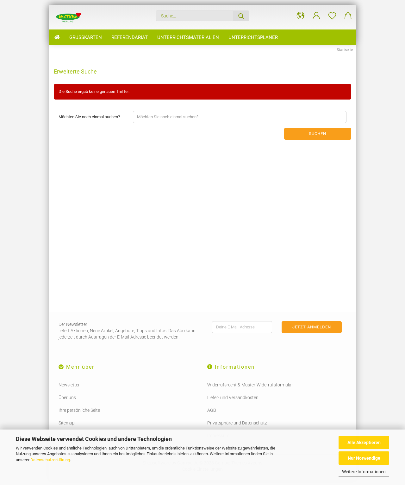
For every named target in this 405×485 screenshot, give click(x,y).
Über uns (67, 397)
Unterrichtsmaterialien (188, 37)
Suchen (317, 133)
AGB (211, 410)
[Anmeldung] (316, 16)
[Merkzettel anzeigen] (332, 16)
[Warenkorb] (348, 16)
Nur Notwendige (364, 458)
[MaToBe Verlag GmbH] (68, 17)
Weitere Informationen (364, 471)
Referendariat (129, 37)
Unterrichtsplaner (253, 37)
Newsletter (69, 384)
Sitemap (67, 422)
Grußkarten (85, 37)
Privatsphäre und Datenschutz (237, 422)
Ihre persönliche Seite (79, 410)
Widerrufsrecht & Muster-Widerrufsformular (250, 384)
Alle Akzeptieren (364, 442)
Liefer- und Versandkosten (233, 397)
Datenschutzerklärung (50, 459)
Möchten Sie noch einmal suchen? (89, 116)
